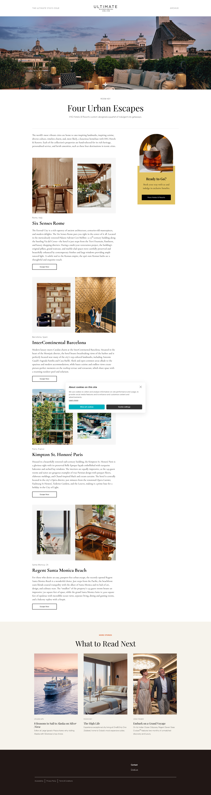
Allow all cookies (86, 407)
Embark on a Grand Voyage (149, 723)
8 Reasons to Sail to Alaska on (55, 725)
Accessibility (39, 781)
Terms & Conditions (66, 781)
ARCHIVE (174, 8)
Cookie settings (124, 407)
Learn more (73, 400)
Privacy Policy (51, 781)
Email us (134, 769)
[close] (141, 387)
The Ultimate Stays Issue (45, 8)
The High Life (92, 723)
